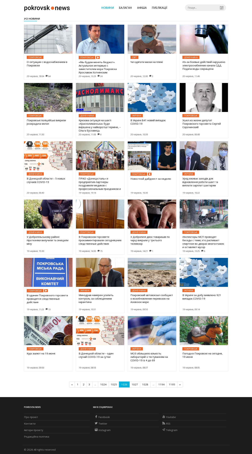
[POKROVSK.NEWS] (47, 7)
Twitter (102, 423)
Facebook (104, 417)
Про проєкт (31, 417)
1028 (145, 384)
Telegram (171, 430)
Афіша (142, 8)
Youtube (171, 417)
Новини (107, 8)
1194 (161, 384)
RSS (168, 423)
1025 (114, 384)
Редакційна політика (36, 436)
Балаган (125, 8)
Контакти (29, 423)
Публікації (159, 8)
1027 (135, 384)
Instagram (104, 430)
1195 (172, 384)
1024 (103, 384)
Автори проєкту (33, 430)
